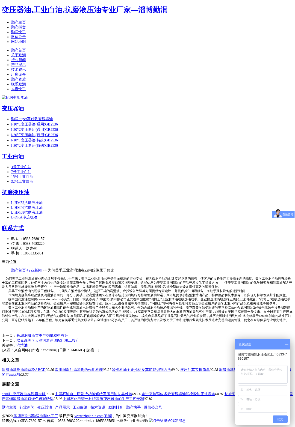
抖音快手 (18, 89)
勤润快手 (18, 32)
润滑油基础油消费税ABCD (24, 370)
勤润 (108, 416)
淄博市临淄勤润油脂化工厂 (35, 416)
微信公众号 (153, 407)
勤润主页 (18, 22)
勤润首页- (19, 270)
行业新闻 (18, 60)
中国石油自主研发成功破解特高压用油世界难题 (93, 394)
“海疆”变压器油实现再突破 (24, 394)
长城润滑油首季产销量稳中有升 (42, 335)
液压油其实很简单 (195, 370)
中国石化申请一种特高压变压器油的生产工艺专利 (103, 399)
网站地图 (18, 42)
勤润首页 (18, 50)
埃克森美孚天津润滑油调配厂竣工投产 (48, 340)
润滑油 (22, 345)
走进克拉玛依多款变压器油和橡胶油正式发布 (178, 394)
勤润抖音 (18, 27)
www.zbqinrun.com (88, 416)
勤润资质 (18, 79)
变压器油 (44, 407)
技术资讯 (18, 70)
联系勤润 (18, 84)
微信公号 (18, 37)
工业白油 (80, 407)
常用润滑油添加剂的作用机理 (79, 370)
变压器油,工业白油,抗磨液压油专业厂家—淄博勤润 (85, 10)
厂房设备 (18, 74)
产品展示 (18, 65)
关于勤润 (18, 55)
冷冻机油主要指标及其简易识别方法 (141, 370)
